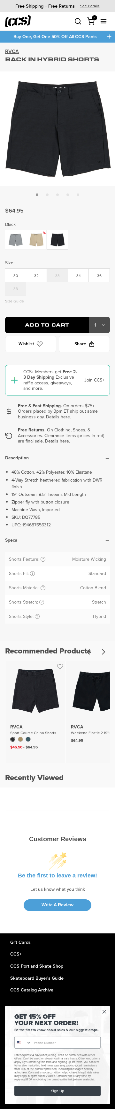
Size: (9, 263)
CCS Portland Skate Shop (36, 966)
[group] (57, 6)
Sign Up (57, 1090)
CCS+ (16, 953)
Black (10, 224)
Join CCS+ (94, 380)
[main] (57, 488)
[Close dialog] (104, 1012)
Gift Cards (20, 942)
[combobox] (23, 1042)
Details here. (58, 417)
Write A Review (57, 904)
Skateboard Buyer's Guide (37, 978)
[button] (37, 195)
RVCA (12, 51)
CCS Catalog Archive (31, 989)
